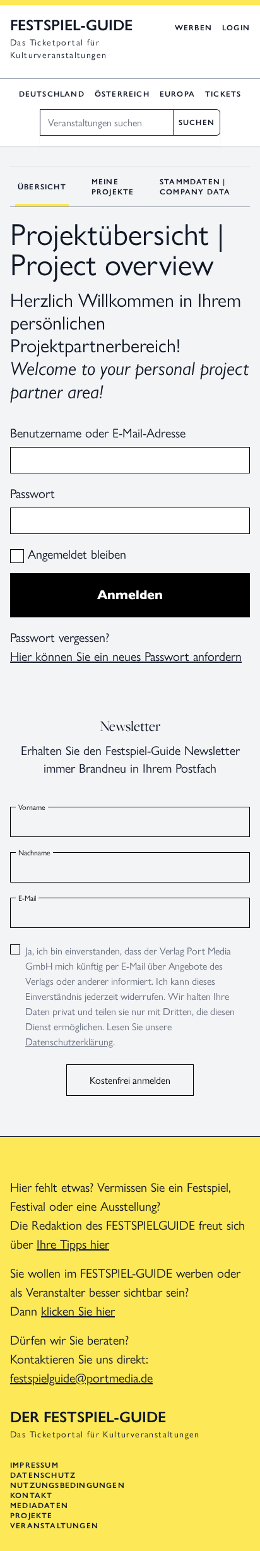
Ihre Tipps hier (73, 1243)
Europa (177, 94)
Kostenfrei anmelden (130, 1080)
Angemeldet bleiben (75, 553)
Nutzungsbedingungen (67, 1485)
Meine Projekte (113, 186)
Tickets (223, 94)
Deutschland (52, 94)
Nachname (34, 852)
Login (236, 27)
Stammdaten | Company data (195, 186)
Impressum (34, 1465)
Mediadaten (39, 1505)
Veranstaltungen (54, 1525)
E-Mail (27, 898)
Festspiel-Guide (71, 25)
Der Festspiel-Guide (88, 1417)
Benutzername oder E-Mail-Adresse (98, 432)
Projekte (31, 1515)
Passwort (32, 493)
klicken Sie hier (78, 1310)
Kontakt (31, 1495)
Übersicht (42, 186)
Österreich (122, 94)
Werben (193, 27)
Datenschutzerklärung (69, 1041)
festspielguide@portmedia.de (81, 1377)
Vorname (31, 807)
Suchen (197, 122)
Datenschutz (43, 1475)
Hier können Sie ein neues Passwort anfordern (126, 655)
